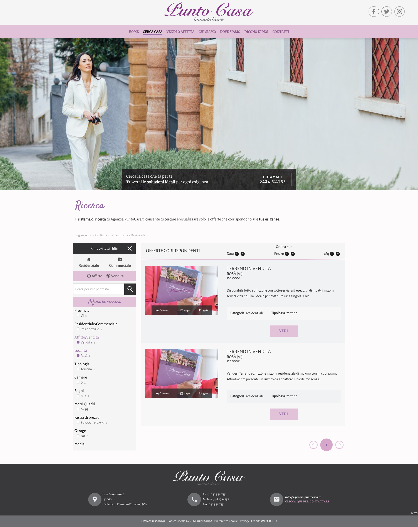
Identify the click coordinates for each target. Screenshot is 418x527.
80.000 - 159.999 (94, 423)
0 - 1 (85, 396)
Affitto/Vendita (86, 337)
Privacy (244, 521)
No (84, 436)
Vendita (117, 276)
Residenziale (89, 266)
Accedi (414, 513)
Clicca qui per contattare (307, 502)
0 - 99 (86, 409)
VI (84, 316)
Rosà (86, 356)
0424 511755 (218, 494)
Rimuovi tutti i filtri (112, 248)
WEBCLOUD (269, 521)
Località (80, 351)
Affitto (97, 276)
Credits (255, 521)
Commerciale (120, 266)
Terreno (88, 369)
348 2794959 (221, 499)
